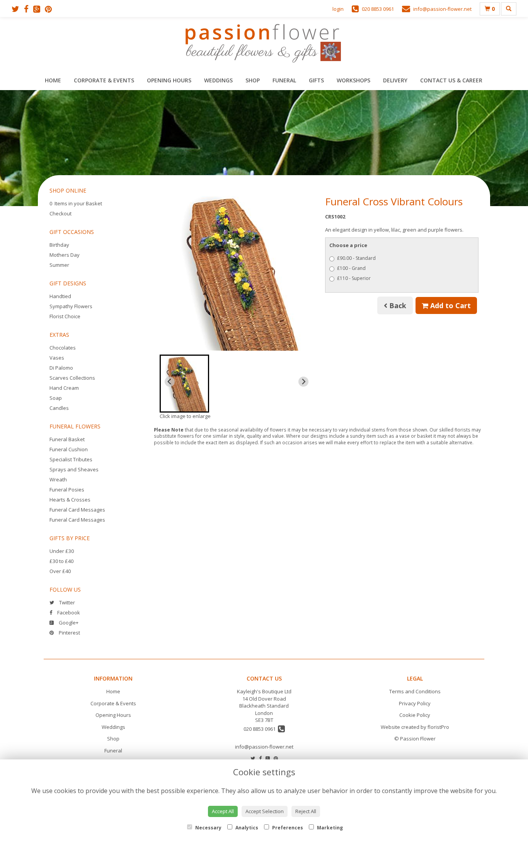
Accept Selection (264, 811)
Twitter (66, 602)
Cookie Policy (414, 714)
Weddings (218, 80)
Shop (252, 80)
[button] (184, 384)
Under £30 (61, 551)
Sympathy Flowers (70, 306)
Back (396, 305)
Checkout (60, 213)
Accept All (223, 811)
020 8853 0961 (261, 728)
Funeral (284, 80)
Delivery (395, 80)
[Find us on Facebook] (28, 8)
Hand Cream (64, 387)
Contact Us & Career (451, 80)
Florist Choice (64, 316)
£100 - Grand (351, 268)
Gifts (316, 80)
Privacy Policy (415, 703)
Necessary (207, 827)
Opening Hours (169, 80)
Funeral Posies (66, 489)
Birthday (59, 244)
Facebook (68, 612)
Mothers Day (64, 254)
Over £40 (60, 571)
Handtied (60, 296)
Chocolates (62, 347)
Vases (56, 357)
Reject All (305, 811)
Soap (55, 397)
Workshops (353, 80)
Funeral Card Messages (77, 509)
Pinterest (69, 632)
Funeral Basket (67, 439)
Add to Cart (449, 305)
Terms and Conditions (415, 691)
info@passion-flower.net (264, 746)
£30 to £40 (61, 561)
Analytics (246, 827)
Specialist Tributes (70, 459)
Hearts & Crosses (69, 499)
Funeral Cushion (68, 449)
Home (53, 80)
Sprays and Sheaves (74, 469)
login (338, 8)
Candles (59, 407)
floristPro (438, 726)
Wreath (58, 479)
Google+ (68, 622)
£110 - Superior (354, 278)
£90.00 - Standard (356, 258)
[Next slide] (303, 382)
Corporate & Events (104, 80)
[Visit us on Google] (39, 8)
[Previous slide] (170, 382)
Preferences (287, 827)
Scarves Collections (72, 377)
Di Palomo (61, 367)
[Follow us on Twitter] (18, 8)
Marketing (329, 827)
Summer (59, 264)
